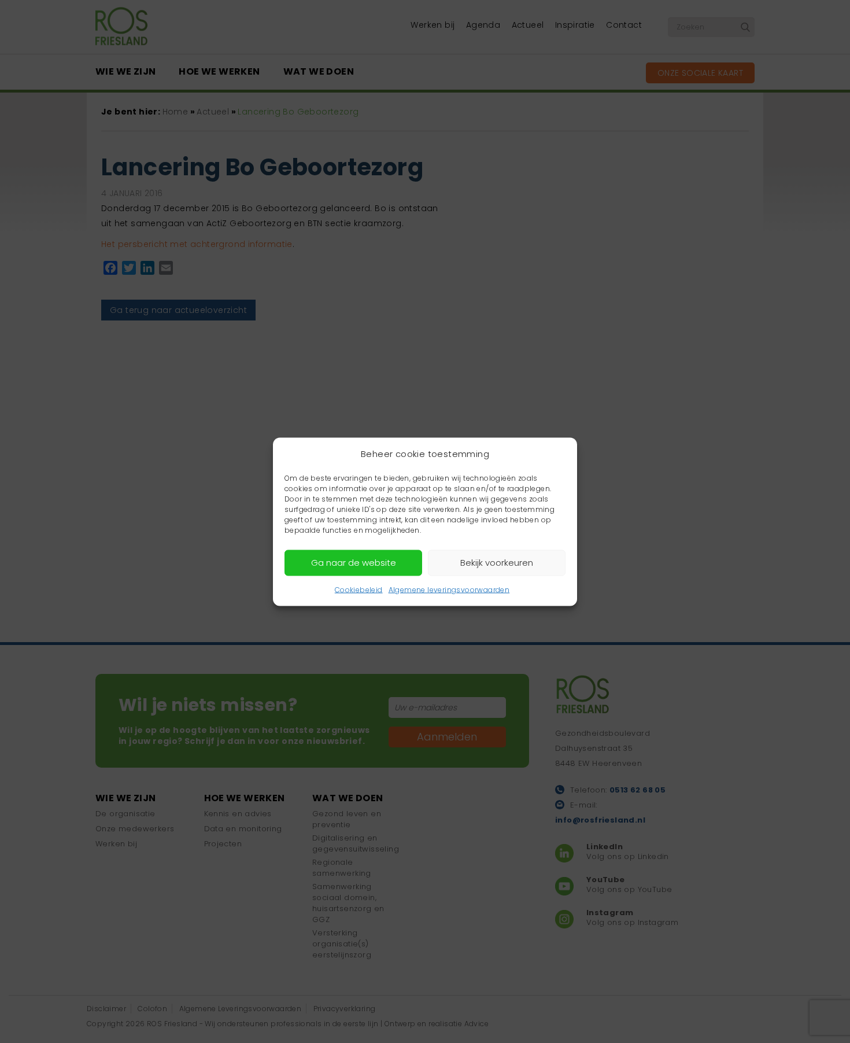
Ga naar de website (353, 562)
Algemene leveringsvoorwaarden (449, 589)
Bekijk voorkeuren (496, 562)
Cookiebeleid (359, 589)
